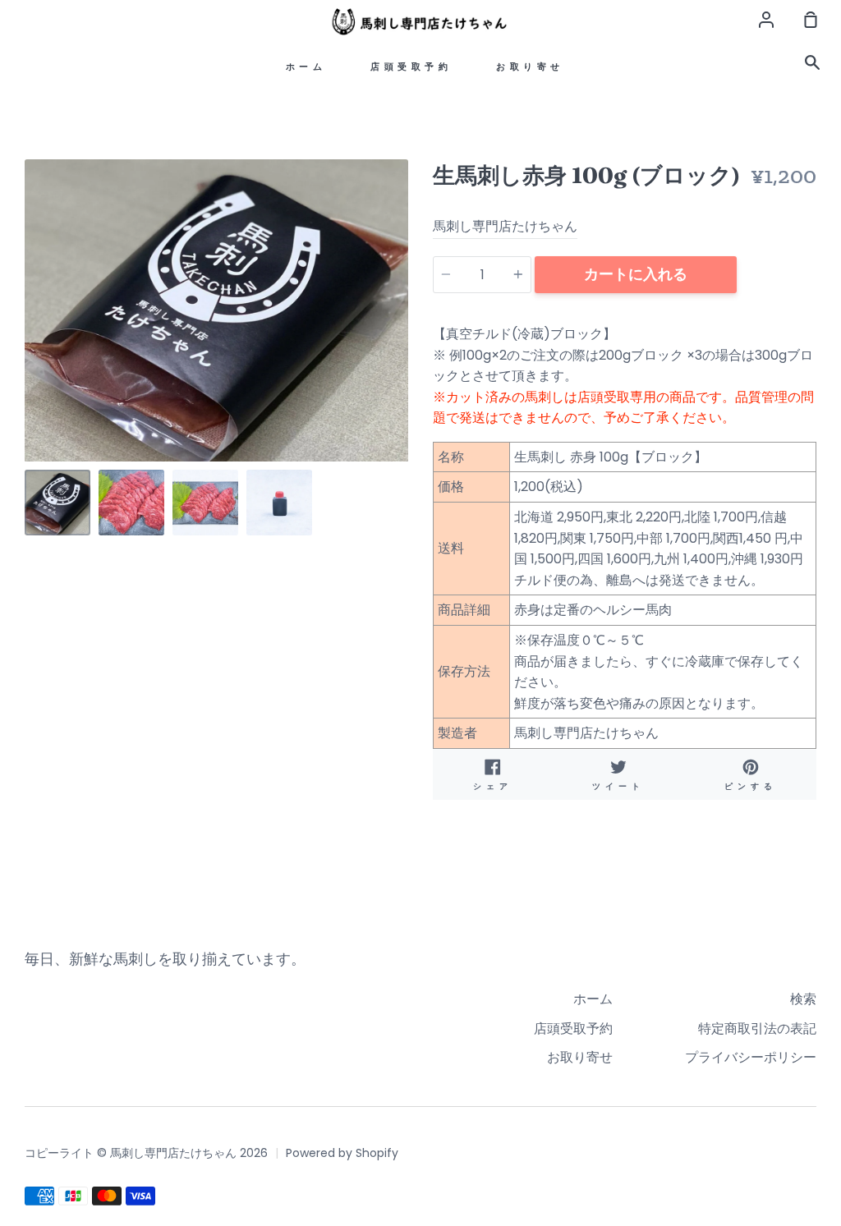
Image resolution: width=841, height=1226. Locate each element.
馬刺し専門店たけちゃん (505, 226)
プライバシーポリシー (750, 1057)
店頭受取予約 (411, 67)
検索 (803, 999)
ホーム (306, 67)
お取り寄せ (530, 67)
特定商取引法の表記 (757, 1028)
